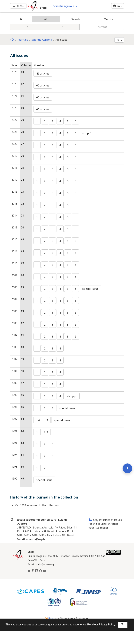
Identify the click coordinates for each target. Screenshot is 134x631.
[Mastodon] (33, 571)
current (102, 27)
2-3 (46, 432)
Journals (23, 39)
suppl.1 (87, 133)
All (46, 19)
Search (75, 19)
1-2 (38, 420)
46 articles (42, 73)
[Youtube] (44, 571)
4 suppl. (72, 396)
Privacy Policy (107, 624)
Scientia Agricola (42, 39)
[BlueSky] (29, 571)
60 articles (42, 85)
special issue (90, 289)
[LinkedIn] (36, 571)
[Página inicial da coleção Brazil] (18, 559)
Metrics (108, 19)
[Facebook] (40, 571)
